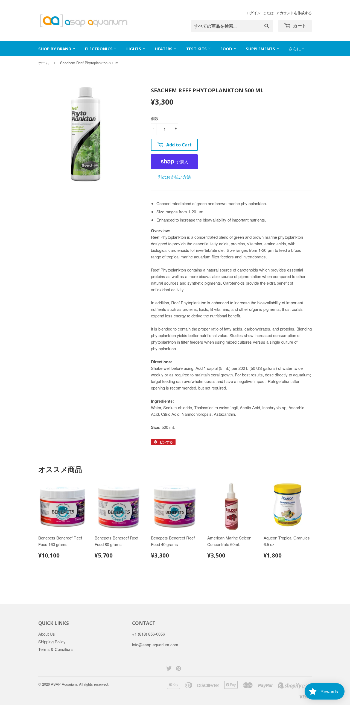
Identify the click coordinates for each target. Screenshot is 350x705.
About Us (46, 634)
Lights (134, 48)
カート (299, 26)
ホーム (43, 62)
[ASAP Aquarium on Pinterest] (178, 669)
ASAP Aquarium (64, 684)
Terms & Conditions (56, 649)
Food (226, 48)
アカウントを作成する (294, 12)
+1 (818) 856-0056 (148, 634)
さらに (295, 48)
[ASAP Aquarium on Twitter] (169, 669)
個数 (155, 118)
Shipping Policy (52, 641)
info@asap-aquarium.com (155, 644)
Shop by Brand (55, 48)
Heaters (164, 48)
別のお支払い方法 (174, 177)
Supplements (261, 48)
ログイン (253, 12)
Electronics (99, 48)
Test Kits (197, 48)
